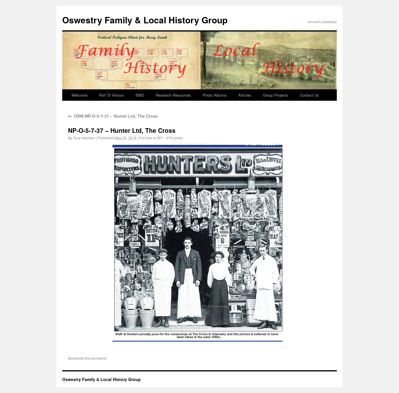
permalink (99, 358)
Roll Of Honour (111, 95)
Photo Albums (215, 95)
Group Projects (275, 95)
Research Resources (173, 95)
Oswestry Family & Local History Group (145, 19)
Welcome (79, 95)
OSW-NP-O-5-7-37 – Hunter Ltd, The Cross (113, 116)
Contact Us (309, 95)
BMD (140, 95)
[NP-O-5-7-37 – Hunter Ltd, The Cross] (199, 243)
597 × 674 (165, 137)
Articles (244, 95)
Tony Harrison (84, 137)
